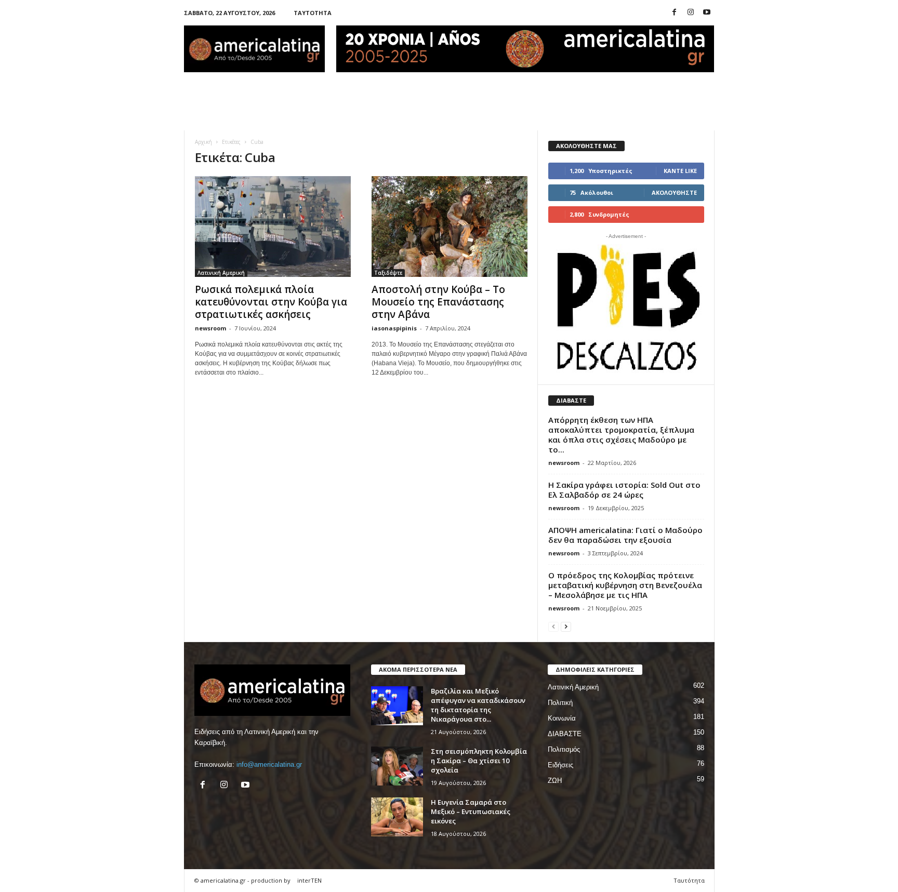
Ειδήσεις (560, 765)
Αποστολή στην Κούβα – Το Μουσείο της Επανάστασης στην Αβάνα (438, 302)
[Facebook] (674, 12)
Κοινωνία (562, 718)
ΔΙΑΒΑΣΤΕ (565, 734)
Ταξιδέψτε (388, 272)
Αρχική (203, 141)
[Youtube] (707, 12)
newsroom (210, 328)
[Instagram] (690, 12)
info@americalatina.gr (269, 764)
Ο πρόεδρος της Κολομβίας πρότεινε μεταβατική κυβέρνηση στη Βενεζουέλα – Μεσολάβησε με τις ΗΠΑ (625, 585)
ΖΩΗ (555, 780)
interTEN (309, 880)
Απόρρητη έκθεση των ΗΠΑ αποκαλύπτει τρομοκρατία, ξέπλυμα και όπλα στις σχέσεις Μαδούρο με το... (621, 435)
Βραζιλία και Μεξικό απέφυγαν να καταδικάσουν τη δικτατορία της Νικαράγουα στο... (478, 705)
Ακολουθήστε (674, 192)
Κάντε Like (680, 171)
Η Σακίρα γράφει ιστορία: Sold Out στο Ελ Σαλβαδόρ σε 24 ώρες (624, 490)
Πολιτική (560, 703)
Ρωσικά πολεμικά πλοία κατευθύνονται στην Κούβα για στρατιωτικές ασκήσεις (271, 302)
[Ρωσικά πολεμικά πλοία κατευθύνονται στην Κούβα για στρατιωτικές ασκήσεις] (273, 226)
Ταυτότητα (313, 13)
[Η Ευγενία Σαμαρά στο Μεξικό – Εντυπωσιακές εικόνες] (397, 816)
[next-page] (566, 626)
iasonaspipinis (394, 328)
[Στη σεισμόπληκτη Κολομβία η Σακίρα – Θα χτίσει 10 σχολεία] (397, 766)
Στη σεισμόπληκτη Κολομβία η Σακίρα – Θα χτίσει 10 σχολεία (479, 761)
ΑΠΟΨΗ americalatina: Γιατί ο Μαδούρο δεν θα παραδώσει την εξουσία (625, 535)
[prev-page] (553, 626)
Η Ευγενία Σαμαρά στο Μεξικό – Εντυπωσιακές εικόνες (470, 811)
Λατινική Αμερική (221, 272)
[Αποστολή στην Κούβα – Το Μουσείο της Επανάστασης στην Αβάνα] (449, 226)
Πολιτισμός (564, 749)
